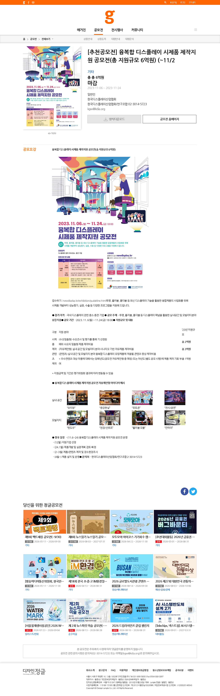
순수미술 (72, 634)
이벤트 (191, 670)
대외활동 (159, 634)
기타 (90, 72)
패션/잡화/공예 (162, 589)
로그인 (182, 2)
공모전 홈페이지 (169, 119)
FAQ (113, 670)
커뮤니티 (137, 30)
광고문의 (103, 670)
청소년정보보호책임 (162, 670)
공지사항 (179, 670)
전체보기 (47, 39)
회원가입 (173, 2)
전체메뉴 (195, 29)
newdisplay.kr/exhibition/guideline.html (84, 300)
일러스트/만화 (31, 634)
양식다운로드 (116, 119)
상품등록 (101, 39)
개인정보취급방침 (140, 670)
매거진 (81, 30)
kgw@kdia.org (96, 109)
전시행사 (117, 30)
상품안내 (88, 39)
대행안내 (115, 39)
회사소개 (90, 670)
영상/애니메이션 (120, 589)
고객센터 (192, 2)
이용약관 (124, 670)
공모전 (98, 30)
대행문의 (129, 39)
